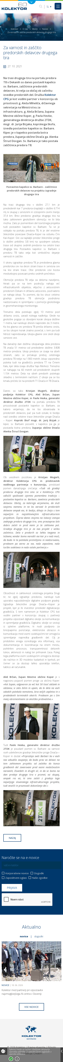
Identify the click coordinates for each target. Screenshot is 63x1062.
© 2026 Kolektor (16, 1047)
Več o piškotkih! (17, 1059)
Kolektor (14, 29)
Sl (48, 6)
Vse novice (31, 1006)
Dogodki (39, 873)
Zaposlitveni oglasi (16, 877)
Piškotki (52, 1047)
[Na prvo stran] (14, 6)
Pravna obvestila (36, 1047)
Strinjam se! (11, 1059)
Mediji (35, 29)
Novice (45, 29)
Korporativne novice (17, 873)
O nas (25, 29)
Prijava (12, 888)
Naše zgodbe (40, 877)
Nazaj (12, 837)
